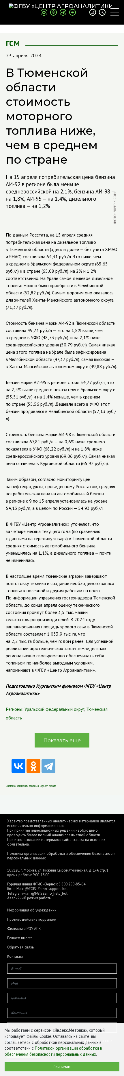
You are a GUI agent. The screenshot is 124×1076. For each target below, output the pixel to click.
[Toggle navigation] (115, 12)
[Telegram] (48, 766)
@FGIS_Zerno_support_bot (46, 888)
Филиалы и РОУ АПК (24, 928)
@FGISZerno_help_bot (49, 893)
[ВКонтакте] (18, 766)
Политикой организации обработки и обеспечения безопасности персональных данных (53, 1051)
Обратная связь (20, 947)
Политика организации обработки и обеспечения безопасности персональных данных (61, 856)
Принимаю (62, 1066)
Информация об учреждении (32, 910)
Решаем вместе (20, 938)
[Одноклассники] (33, 766)
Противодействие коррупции (31, 919)
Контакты (15, 956)
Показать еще (62, 740)
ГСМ (13, 43)
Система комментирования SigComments (31, 786)
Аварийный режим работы (29, 898)
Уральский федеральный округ (54, 709)
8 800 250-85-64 (72, 884)
